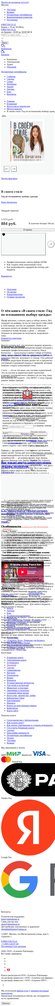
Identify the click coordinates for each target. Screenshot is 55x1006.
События (11, 76)
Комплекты (12, 708)
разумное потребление (41, 355)
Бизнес (10, 678)
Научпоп (11, 673)
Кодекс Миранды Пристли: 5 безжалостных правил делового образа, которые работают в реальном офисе (25, 512)
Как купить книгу (15, 723)
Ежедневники (13, 700)
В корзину (28, 230)
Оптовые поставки (16, 648)
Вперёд (13, 531)
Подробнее (8, 573)
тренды (25, 355)
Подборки (11, 84)
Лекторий (11, 67)
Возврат (11, 12)
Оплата (10, 738)
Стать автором (19, 946)
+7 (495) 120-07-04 (9, 944)
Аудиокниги (13, 662)
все (7, 472)
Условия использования (18, 615)
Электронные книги (16, 660)
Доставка (11, 9)
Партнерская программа (18, 628)
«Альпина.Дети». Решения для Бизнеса (26, 640)
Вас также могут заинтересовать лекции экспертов (26, 464)
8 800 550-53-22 (8, 24)
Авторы (10, 89)
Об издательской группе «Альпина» (24, 621)
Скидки (10, 79)
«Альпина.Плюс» (27, 527)
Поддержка (12, 20)
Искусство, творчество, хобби (21, 695)
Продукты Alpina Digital (18, 643)
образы (17, 355)
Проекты (11, 626)
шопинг (5, 359)
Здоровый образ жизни (18, 693)
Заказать (33, 570)
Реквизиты (12, 618)
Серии (10, 81)
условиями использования (22, 441)
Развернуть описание (11, 338)
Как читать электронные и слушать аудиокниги (30, 725)
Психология (12, 675)
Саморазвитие (13, 670)
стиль (3, 355)
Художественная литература (20, 683)
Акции (10, 86)
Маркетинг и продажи (17, 688)
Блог (9, 91)
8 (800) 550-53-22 (9, 941)
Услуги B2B (12, 638)
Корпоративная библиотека (20, 645)
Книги (10, 608)
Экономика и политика (18, 690)
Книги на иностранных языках (22, 705)
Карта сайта (12, 710)
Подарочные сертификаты (19, 14)
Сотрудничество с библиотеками (22, 720)
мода (10, 355)
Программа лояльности (18, 733)
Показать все (45, 454)
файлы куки (22, 991)
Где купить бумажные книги (20, 728)
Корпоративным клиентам (19, 17)
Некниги (11, 703)
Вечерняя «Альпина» (17, 623)
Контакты (11, 94)
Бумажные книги (15, 657)
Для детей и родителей (18, 685)
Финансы (11, 680)
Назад (4, 531)
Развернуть (6, 276)
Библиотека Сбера (15, 698)
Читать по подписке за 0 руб (14, 2)
